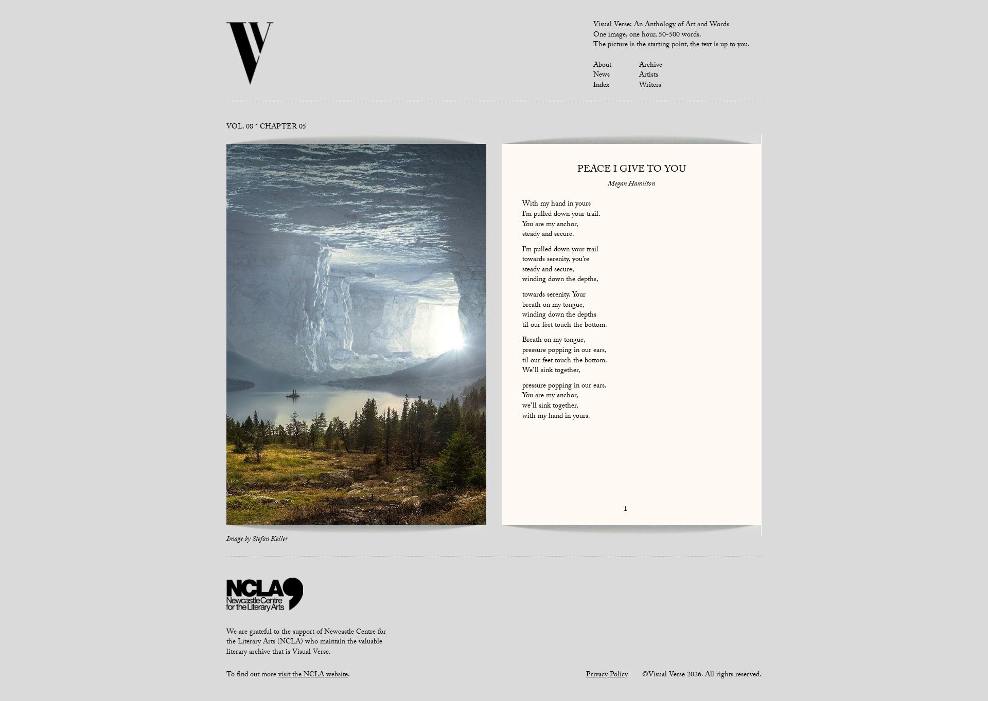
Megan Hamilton (631, 184)
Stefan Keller (270, 539)
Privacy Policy (607, 675)
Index (601, 86)
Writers (650, 86)
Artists (648, 75)
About (602, 66)
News (601, 75)
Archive (650, 66)
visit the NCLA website (313, 675)
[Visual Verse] (250, 54)
